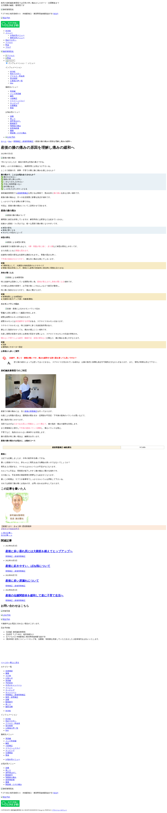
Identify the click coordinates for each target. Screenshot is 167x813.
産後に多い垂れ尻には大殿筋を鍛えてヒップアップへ (39, 551)
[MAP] (55, 14)
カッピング (14, 103)
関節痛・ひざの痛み (18, 133)
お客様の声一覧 (16, 81)
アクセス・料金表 (17, 76)
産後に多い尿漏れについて (22, 580)
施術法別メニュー (17, 38)
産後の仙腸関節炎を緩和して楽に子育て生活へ (34, 595)
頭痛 (12, 116)
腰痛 (12, 131)
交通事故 (13, 105)
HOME (8, 31)
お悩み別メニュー (17, 35)
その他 (8, 676)
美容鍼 (12, 91)
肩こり (12, 119)
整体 (12, 108)
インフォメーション (16, 63)
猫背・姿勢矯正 (11, 697)
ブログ (8, 47)
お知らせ (9, 678)
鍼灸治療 (9, 707)
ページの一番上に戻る (10, 663)
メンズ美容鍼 (15, 94)
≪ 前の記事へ (6, 533)
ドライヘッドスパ (17, 101)
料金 (7, 45)
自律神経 (9, 671)
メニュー (9, 33)
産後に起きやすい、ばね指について (27, 565)
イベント (9, 688)
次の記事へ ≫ (6, 535)
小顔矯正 (13, 98)
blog (11, 83)
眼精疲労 (13, 123)
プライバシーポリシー (59, 810)
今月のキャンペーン (13, 685)
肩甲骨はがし (15, 121)
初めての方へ (10, 40)
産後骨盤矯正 (22, 193)
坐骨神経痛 (14, 128)
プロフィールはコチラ (10, 529)
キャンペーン (10, 692)
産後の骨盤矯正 (31, 411)
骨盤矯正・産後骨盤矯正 (15, 556)
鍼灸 (12, 96)
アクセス (9, 42)
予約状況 (9, 683)
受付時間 (13, 78)
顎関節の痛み (15, 126)
